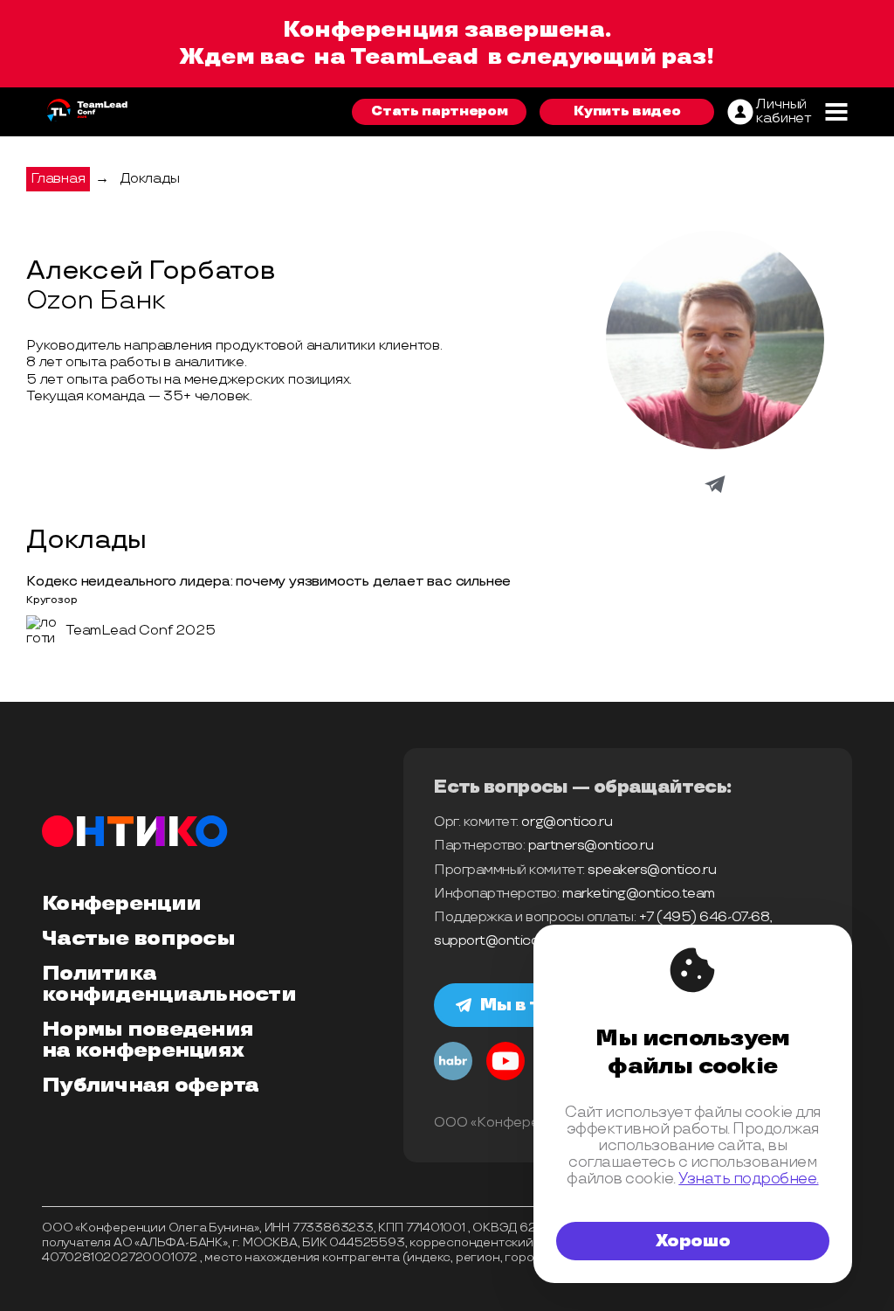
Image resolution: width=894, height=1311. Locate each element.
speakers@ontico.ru (652, 870)
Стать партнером (439, 111)
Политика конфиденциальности (169, 984)
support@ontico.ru (494, 941)
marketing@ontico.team (638, 893)
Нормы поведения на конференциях (147, 1040)
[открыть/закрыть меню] (836, 111)
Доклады (150, 178)
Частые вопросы (138, 938)
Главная (58, 178)
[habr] (453, 1077)
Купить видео (627, 111)
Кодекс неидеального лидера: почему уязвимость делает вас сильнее (268, 581)
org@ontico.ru (566, 822)
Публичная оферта (150, 1085)
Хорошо (693, 1241)
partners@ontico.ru (590, 845)
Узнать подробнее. (748, 1179)
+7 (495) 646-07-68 (704, 917)
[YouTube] (505, 1077)
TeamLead (414, 57)
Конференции (121, 903)
